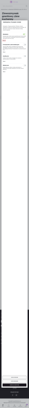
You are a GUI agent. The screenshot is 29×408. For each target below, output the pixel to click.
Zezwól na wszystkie (14, 384)
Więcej (4, 40)
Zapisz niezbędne (14, 381)
